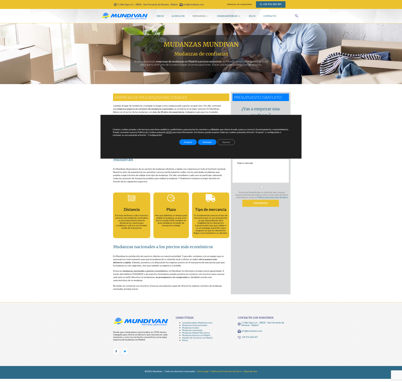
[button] (270, 4)
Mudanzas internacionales (194, 325)
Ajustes (226, 142)
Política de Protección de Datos (226, 371)
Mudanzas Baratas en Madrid (196, 335)
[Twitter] (125, 351)
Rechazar (207, 142)
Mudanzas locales (190, 327)
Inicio (160, 16)
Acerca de (178, 16)
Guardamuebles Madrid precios (197, 322)
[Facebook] (116, 351)
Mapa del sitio (250, 371)
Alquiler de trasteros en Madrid (197, 337)
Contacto (269, 16)
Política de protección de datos (272, 197)
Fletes (185, 340)
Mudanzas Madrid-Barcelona (196, 332)
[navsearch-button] (296, 16)
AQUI (169, 132)
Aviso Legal (202, 371)
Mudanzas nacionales (192, 330)
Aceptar (188, 142)
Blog (252, 16)
